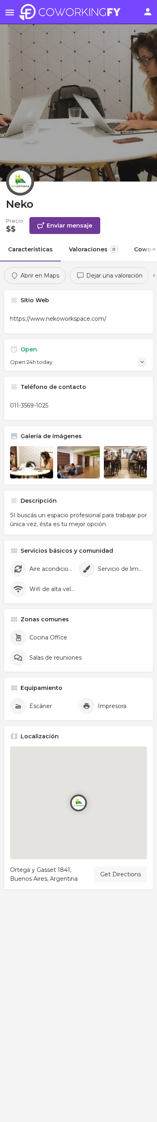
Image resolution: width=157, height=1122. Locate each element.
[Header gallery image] (78, 91)
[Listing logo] (20, 181)
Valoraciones (92, 249)
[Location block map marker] (78, 802)
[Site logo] (71, 12)
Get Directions (120, 874)
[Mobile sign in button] (148, 11)
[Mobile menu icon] (9, 12)
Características (30, 249)
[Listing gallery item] (31, 462)
